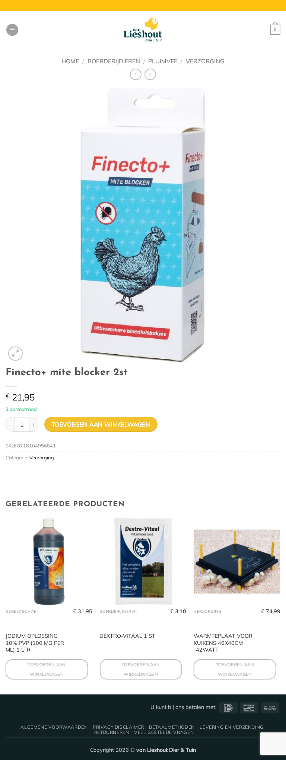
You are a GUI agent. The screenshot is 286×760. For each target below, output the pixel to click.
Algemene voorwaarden (54, 727)
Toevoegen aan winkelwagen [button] (47, 669)
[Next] (280, 605)
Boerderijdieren (114, 61)
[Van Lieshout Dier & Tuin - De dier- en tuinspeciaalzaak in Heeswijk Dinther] (143, 30)
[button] (12, 30)
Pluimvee (162, 61)
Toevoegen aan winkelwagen (101, 424)
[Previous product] (150, 74)
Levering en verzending (231, 727)
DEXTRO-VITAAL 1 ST (127, 636)
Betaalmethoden (172, 727)
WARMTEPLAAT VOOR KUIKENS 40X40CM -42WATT (223, 643)
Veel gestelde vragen (164, 732)
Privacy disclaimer (118, 727)
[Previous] (6, 605)
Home (70, 61)
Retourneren (111, 732)
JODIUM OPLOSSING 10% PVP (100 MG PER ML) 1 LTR (35, 643)
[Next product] (136, 74)
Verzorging (205, 61)
